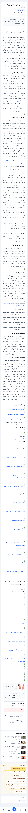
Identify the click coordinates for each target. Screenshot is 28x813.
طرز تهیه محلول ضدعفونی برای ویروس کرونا (14, 486)
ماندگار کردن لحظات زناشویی (18, 503)
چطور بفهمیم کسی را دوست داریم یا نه (15, 632)
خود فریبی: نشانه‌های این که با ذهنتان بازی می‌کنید (11, 756)
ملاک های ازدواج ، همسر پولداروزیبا (16, 554)
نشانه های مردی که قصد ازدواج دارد (16, 410)
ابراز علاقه (16, 101)
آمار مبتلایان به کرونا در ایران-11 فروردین (15, 458)
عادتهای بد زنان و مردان (19, 529)
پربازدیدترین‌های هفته (21, 733)
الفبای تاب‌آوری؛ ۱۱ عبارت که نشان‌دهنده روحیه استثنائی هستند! (12, 737)
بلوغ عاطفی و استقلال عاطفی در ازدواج (16, 572)
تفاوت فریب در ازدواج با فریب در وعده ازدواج (14, 419)
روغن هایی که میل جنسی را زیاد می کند (15, 512)
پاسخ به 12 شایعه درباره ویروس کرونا (16, 466)
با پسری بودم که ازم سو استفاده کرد (16, 414)
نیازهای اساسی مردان (20, 624)
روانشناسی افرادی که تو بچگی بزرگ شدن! (12, 752)
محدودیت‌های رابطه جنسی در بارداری (16, 641)
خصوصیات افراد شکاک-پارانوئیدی (17, 650)
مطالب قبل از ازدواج (20, 439)
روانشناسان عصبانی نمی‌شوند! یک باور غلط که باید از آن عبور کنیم (11, 746)
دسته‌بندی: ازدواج (20, 10)
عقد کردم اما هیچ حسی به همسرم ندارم (15, 563)
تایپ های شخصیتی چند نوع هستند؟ (12, 742)
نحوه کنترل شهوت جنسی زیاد (18, 520)
